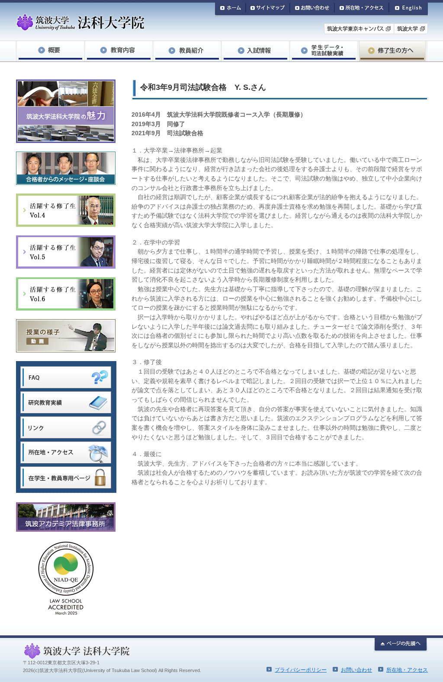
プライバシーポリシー (301, 670)
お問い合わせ (356, 670)
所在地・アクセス (407, 670)
